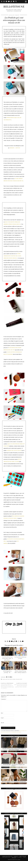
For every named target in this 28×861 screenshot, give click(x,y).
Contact (16, 856)
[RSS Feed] (20, 641)
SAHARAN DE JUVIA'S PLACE (14, 450)
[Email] (22, 641)
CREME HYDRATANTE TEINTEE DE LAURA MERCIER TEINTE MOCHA (12, 256)
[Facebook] (13, 1)
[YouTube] (9, 1)
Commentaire (3, 699)
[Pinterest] (6, 1)
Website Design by (14, 859)
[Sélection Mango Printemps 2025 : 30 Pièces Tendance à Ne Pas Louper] (20, 665)
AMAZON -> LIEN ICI (15, 147)
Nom (2, 713)
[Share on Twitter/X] (8, 677)
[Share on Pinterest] (10, 677)
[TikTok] (11, 1)
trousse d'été (19, 679)
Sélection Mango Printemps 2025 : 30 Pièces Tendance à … (20, 673)
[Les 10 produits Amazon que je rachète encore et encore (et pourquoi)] (20, 651)
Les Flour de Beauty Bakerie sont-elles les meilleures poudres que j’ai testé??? (7, 686)
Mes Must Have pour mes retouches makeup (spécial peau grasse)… (20, 685)
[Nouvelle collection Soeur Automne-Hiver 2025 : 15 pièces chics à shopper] (7, 651)
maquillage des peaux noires (8, 679)
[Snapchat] (18, 641)
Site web (2, 722)
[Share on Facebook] (7, 677)
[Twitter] (1, 1)
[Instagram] (4, 1)
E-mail (2, 717)
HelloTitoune (14, 6)
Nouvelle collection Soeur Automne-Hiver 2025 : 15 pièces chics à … (7, 658)
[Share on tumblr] (11, 677)
